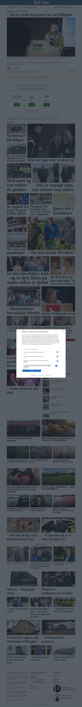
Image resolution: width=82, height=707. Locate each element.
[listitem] (41, 349)
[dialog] (41, 353)
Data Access (41, 375)
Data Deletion (34, 375)
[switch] (57, 352)
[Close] (63, 332)
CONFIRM (31, 370)
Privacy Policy (48, 375)
